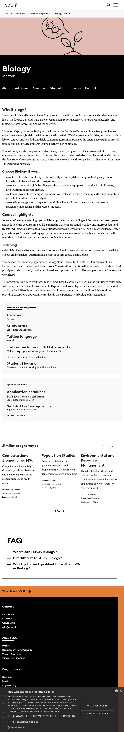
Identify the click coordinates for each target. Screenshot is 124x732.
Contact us (8, 622)
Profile (6, 645)
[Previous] (105, 446)
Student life (58, 88)
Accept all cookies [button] (97, 706)
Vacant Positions (11, 654)
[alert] (62, 709)
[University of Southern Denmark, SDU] (11, 4)
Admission (22, 88)
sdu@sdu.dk (9, 627)
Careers (76, 88)
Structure (39, 88)
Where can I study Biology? (35, 552)
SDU (7, 14)
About (6, 88)
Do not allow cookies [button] (97, 713)
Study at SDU (20, 14)
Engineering (9, 685)
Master (6, 681)
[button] (9, 716)
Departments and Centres (17, 649)
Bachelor (7, 676)
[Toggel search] (108, 5)
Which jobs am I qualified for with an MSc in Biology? (47, 566)
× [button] (120, 691)
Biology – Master (62, 14)
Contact (90, 88)
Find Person (8, 614)
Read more (54, 711)
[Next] (111, 446)
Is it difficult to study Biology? (37, 558)
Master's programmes (40, 14)
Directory (7, 618)
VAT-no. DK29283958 (13, 658)
